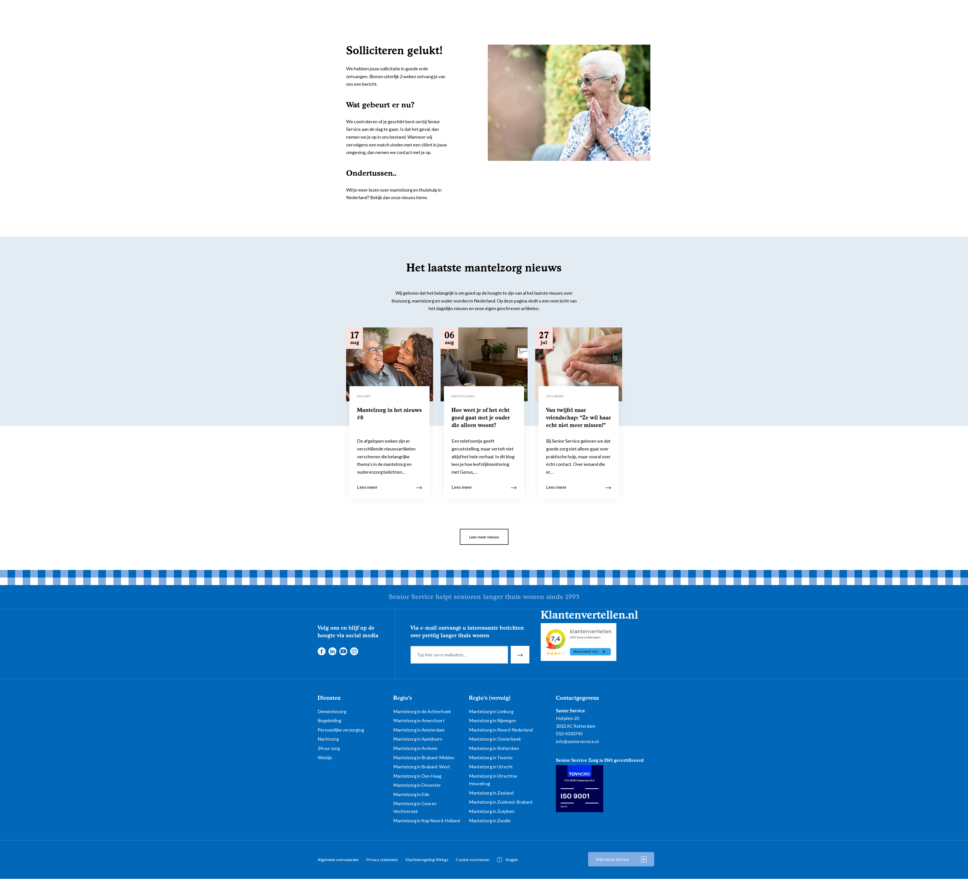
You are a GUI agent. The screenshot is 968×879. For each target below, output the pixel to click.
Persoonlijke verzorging (341, 730)
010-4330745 (569, 733)
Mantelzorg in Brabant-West (421, 766)
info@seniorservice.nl (577, 741)
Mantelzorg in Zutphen (492, 811)
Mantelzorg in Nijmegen (492, 720)
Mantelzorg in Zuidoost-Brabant (501, 802)
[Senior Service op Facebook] (321, 650)
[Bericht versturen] (520, 654)
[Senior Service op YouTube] (343, 650)
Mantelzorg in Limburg (491, 711)
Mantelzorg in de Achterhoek (422, 711)
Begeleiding (329, 720)
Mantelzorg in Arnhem (415, 748)
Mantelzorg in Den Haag (417, 776)
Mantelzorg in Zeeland (491, 793)
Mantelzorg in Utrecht (491, 766)
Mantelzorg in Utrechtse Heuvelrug (493, 779)
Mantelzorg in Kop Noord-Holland (426, 820)
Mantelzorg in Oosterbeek (495, 739)
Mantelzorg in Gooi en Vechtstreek (415, 807)
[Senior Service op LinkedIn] (332, 650)
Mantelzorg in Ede (411, 794)
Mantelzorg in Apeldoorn (417, 739)
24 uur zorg (329, 748)
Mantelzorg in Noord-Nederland (501, 730)
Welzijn (325, 757)
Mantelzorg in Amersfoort (419, 720)
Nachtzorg (328, 739)
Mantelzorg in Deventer (417, 785)
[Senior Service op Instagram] (354, 650)
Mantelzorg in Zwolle (490, 820)
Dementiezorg (332, 711)
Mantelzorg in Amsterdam (418, 730)
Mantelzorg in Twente (491, 757)
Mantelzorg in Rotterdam (494, 748)
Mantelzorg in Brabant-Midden (424, 757)
